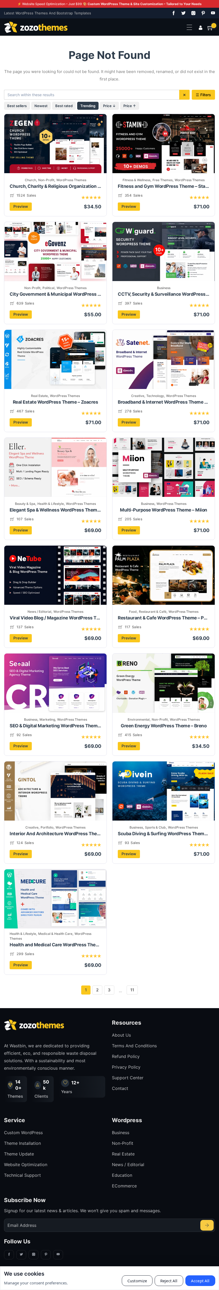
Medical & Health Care (55, 934)
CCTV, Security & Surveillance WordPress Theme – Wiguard (163, 294)
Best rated (64, 106)
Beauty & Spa (25, 504)
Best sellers (17, 106)
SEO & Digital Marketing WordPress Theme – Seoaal (55, 725)
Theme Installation (22, 1143)
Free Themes (162, 180)
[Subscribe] (207, 1225)
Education (122, 1175)
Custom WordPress (23, 1132)
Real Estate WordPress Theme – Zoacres (55, 402)
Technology (155, 396)
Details (57, 152)
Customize (137, 1280)
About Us (121, 1035)
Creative (137, 396)
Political (48, 288)
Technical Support (22, 1175)
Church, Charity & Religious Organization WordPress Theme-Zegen (55, 186)
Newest (41, 106)
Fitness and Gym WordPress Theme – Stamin (163, 186)
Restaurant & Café (152, 612)
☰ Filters (203, 94)
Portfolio (47, 827)
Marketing (47, 719)
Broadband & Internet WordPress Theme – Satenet (163, 402)
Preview (20, 206)
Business (163, 288)
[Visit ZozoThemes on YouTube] (212, 13)
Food (133, 612)
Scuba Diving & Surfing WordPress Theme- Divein (163, 833)
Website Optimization (25, 1164)
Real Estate (39, 396)
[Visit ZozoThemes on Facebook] (172, 13)
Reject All (169, 1280)
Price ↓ (109, 106)
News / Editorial (39, 612)
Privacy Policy (126, 1067)
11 (132, 989)
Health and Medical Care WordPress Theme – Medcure (55, 944)
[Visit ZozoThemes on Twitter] (182, 13)
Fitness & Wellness (136, 180)
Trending (87, 106)
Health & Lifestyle (50, 504)
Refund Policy (126, 1056)
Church (30, 180)
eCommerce (124, 1185)
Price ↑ (129, 106)
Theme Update (19, 1154)
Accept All (200, 1280)
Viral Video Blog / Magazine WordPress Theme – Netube (55, 617)
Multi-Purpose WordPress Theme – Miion (163, 510)
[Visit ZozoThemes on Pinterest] (202, 13)
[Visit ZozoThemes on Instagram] (192, 13)
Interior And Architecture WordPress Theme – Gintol (55, 833)
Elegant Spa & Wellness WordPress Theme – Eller (55, 510)
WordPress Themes (71, 180)
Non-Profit (46, 180)
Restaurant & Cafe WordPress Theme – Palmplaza (163, 617)
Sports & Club (155, 827)
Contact (120, 1088)
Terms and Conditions (134, 1045)
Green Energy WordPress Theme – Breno (163, 725)
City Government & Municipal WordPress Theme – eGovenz (55, 294)
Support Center (127, 1077)
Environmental (139, 719)
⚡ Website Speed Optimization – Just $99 (109, 4)
